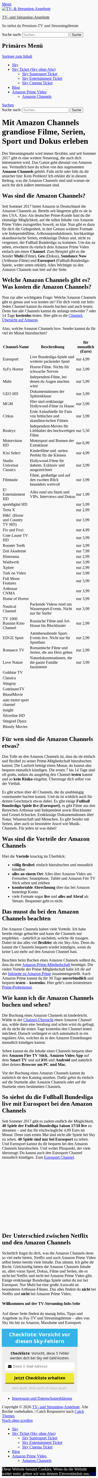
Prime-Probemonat (17, 987)
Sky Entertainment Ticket (42, 78)
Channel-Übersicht (38, 1020)
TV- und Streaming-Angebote (26, 17)
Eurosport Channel (59, 1157)
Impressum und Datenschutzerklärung (42, 1398)
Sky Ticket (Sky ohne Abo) (34, 69)
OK (93, 1473)
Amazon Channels (37, 96)
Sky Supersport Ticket (39, 74)
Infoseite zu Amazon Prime (29, 974)
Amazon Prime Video (29, 92)
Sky (15, 65)
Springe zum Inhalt (17, 56)
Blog (16, 87)
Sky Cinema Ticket (37, 83)
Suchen (8, 105)
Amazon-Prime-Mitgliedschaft (46, 965)
